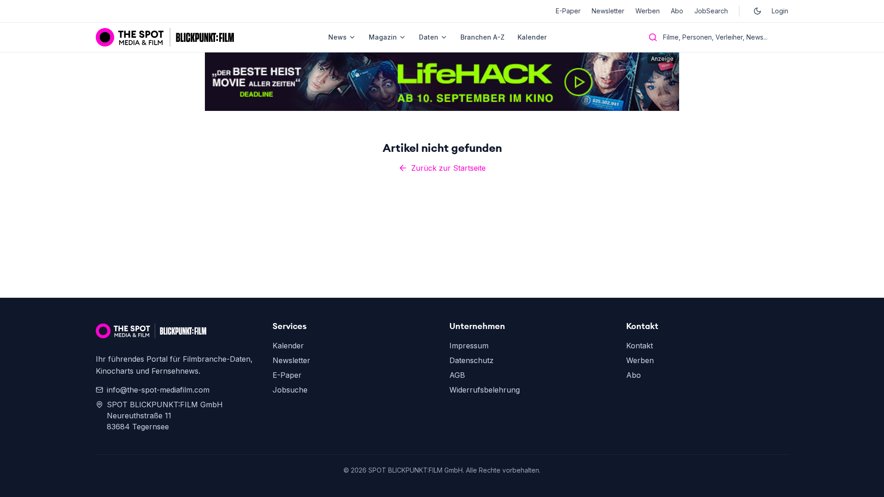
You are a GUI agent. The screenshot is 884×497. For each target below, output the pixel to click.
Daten (428, 37)
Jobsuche (290, 389)
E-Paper (568, 11)
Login (780, 11)
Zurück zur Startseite (448, 168)
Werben (647, 11)
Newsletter (608, 11)
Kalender (532, 37)
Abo (677, 11)
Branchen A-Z (482, 37)
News (337, 37)
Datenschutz (471, 360)
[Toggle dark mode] (757, 11)
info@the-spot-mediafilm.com (158, 389)
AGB (457, 375)
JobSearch (711, 11)
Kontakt (639, 345)
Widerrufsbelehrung (484, 389)
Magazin (383, 37)
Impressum (469, 345)
